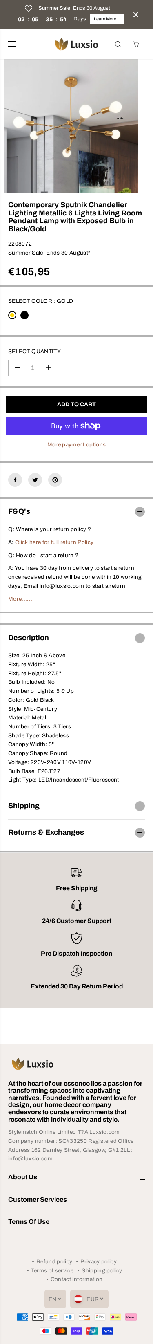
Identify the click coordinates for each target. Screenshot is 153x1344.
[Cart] (136, 44)
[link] (76, 1063)
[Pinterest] (55, 480)
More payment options (76, 444)
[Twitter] (35, 480)
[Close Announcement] (136, 15)
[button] (13, 44)
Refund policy (54, 1262)
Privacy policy (98, 1262)
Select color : (40, 301)
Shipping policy (102, 1271)
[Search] (118, 44)
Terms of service (52, 1271)
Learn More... (107, 18)
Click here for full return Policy (54, 542)
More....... (21, 599)
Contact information (76, 1279)
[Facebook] (15, 480)
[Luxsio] (76, 44)
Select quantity (34, 351)
